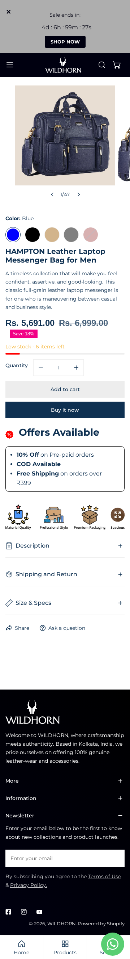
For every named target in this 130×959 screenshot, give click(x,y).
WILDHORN (61, 923)
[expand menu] (9, 65)
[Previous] (52, 194)
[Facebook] (8, 911)
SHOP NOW (65, 42)
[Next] (78, 194)
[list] (65, 143)
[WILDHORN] (64, 65)
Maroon (90, 234)
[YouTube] (39, 911)
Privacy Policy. (28, 885)
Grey (71, 234)
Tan (52, 234)
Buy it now (65, 410)
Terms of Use (104, 876)
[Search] (101, 64)
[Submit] (115, 858)
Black (32, 234)
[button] (117, 64)
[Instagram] (23, 911)
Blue (13, 234)
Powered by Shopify (101, 923)
